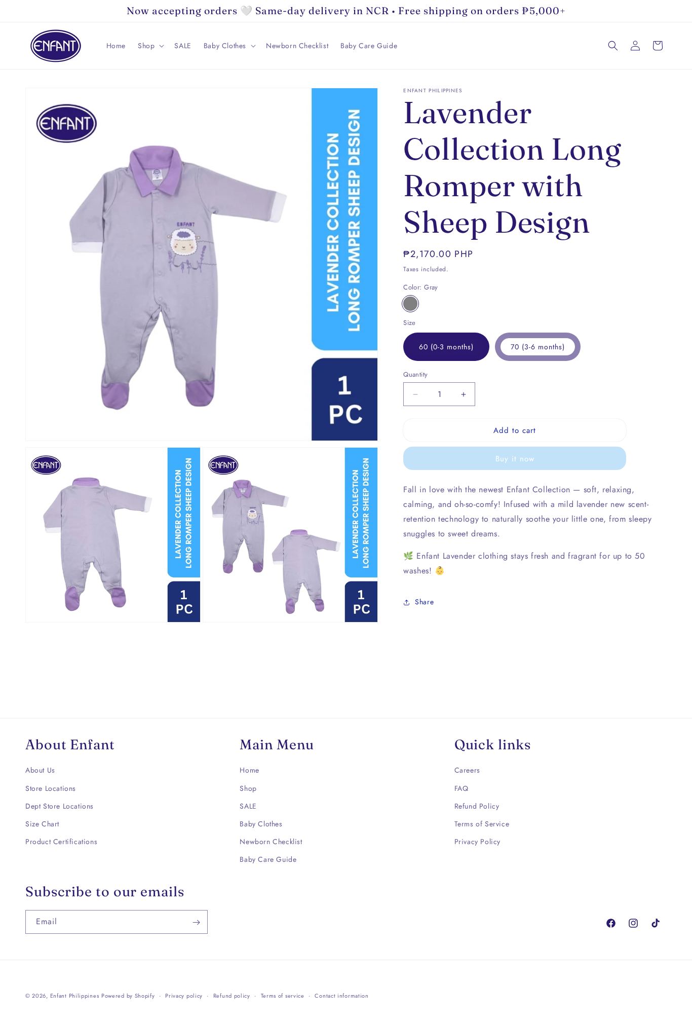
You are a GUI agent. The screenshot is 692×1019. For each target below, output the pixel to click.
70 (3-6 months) (538, 347)
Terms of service (282, 996)
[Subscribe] (196, 922)
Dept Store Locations (59, 806)
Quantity (415, 374)
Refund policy (231, 996)
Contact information (341, 996)
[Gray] (410, 304)
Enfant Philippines (74, 996)
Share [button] (424, 602)
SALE (248, 806)
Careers (467, 770)
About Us (40, 770)
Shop (248, 788)
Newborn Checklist (271, 841)
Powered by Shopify (128, 996)
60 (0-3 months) (446, 347)
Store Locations (50, 788)
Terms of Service (482, 824)
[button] (150, 45)
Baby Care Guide (268, 859)
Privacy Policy (477, 841)
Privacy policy (184, 996)
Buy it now (514, 458)
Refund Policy (476, 806)
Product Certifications (61, 841)
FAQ (461, 788)
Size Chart (42, 824)
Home (249, 770)
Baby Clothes (261, 824)
